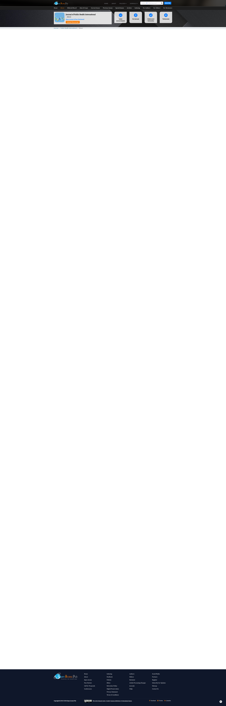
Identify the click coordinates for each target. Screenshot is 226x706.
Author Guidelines (89, 415)
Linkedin (168, 700)
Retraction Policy (112, 686)
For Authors (146, 8)
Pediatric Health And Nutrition (154, 166)
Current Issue (64, 644)
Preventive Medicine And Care (154, 176)
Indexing (137, 8)
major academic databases (84, 311)
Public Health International (68, 28)
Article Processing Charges (137, 683)
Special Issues (119, 8)
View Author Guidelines (110, 612)
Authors (131, 674)
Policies (122, 3)
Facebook (153, 700)
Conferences (88, 689)
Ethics (108, 683)
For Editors (156, 8)
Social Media (156, 674)
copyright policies (129, 471)
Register (167, 3)
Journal (56, 28)
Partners (154, 677)
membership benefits (90, 451)
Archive (129, 8)
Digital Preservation (113, 689)
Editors (131, 677)
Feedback (109, 677)
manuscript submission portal (89, 421)
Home (106, 3)
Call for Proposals (89, 686)
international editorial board (126, 273)
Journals (133, 3)
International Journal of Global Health (156, 198)
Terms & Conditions (113, 695)
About (114, 3)
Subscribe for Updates (159, 683)
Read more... (158, 82)
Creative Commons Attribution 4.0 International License (119, 701)
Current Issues (95, 8)
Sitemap (154, 686)
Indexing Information (66, 647)
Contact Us (155, 689)
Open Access (88, 680)
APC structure (74, 451)
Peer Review (88, 683)
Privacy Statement (112, 692)
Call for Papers (64, 650)
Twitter (161, 700)
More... (158, 236)
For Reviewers (167, 8)
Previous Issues (107, 8)
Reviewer (132, 680)
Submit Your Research (85, 612)
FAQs (131, 689)
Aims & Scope (84, 8)
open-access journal (123, 72)
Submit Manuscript (72, 22)
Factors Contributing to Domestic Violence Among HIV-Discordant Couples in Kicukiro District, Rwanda (158, 132)
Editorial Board (72, 8)
